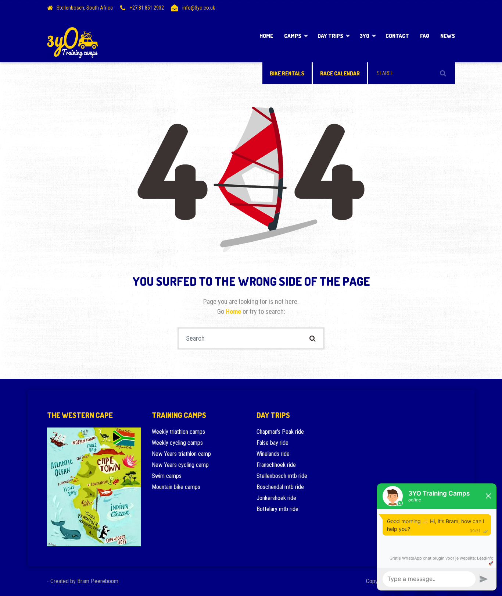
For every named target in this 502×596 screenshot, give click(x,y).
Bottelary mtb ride (277, 508)
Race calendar (340, 73)
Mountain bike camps (176, 486)
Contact (397, 35)
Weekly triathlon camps (178, 431)
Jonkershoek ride (276, 497)
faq (424, 35)
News (447, 35)
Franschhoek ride (276, 464)
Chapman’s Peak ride (280, 431)
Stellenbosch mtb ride (282, 475)
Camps (292, 35)
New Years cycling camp (180, 464)
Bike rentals (287, 73)
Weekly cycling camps (177, 442)
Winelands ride (273, 453)
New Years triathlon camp (181, 453)
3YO (364, 35)
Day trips (330, 35)
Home (266, 35)
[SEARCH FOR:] (411, 73)
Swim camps (167, 475)
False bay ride (272, 442)
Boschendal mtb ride (280, 486)
